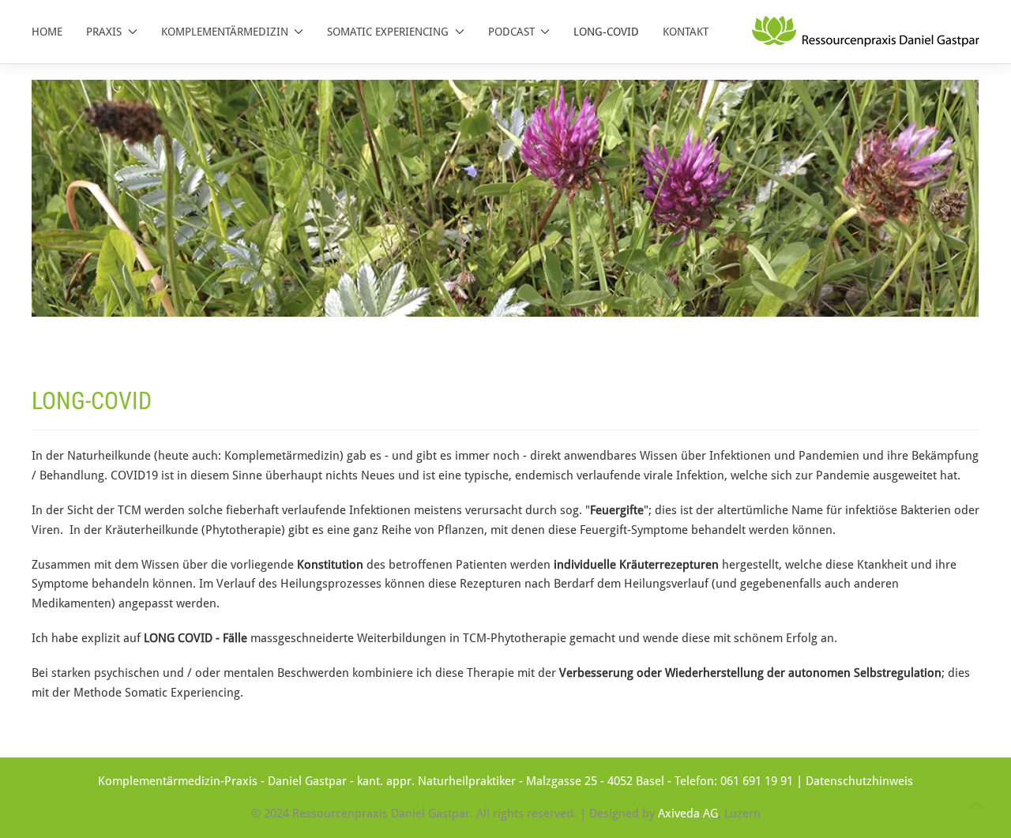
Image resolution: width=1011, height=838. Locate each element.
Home (47, 31)
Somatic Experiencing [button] (388, 31)
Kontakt (685, 31)
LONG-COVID (606, 31)
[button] (976, 806)
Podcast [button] (511, 31)
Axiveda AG (688, 813)
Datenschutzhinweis (859, 781)
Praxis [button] (104, 31)
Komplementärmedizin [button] (224, 31)
